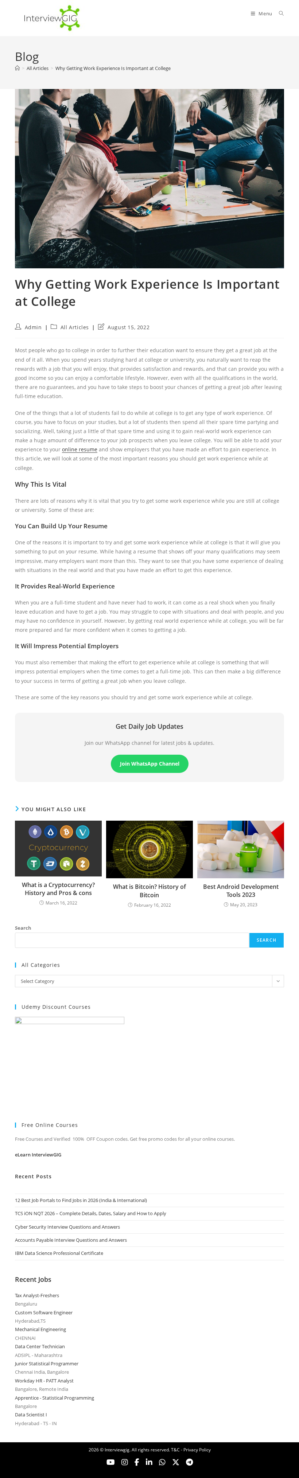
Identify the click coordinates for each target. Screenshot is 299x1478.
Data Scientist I (31, 1414)
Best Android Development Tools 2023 (241, 891)
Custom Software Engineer (44, 1312)
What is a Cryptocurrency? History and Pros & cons (58, 889)
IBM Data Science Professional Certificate (59, 1253)
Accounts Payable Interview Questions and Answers (71, 1240)
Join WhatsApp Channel (149, 763)
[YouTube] (110, 1462)
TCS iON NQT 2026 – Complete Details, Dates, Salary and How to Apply (90, 1213)
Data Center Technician (40, 1346)
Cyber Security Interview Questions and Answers (67, 1227)
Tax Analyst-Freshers (37, 1295)
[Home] (17, 68)
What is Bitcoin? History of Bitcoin (149, 891)
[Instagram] (124, 1462)
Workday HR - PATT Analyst (44, 1380)
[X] (162, 1462)
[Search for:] (278, 13)
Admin (33, 327)
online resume (79, 449)
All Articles (75, 327)
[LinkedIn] (149, 1462)
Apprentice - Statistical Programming (54, 1398)
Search (23, 928)
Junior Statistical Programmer (46, 1363)
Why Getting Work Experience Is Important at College (113, 68)
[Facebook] (137, 1462)
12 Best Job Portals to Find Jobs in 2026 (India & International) (81, 1200)
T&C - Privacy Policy (191, 1450)
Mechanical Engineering (40, 1329)
